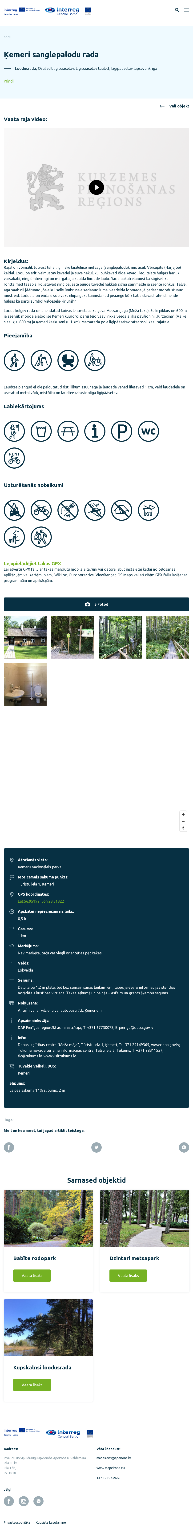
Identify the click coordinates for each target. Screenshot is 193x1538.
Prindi (9, 81)
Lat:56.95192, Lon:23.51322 (41, 901)
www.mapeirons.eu (110, 1468)
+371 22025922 (108, 1478)
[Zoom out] (183, 821)
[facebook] (9, 1501)
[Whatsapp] (184, 1147)
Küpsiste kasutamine (51, 1522)
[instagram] (24, 1501)
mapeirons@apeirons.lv (113, 1458)
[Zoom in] (183, 814)
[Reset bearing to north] (183, 828)
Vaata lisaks (32, 1275)
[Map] (96, 781)
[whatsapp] (38, 1501)
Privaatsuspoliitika (17, 1522)
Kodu (7, 37)
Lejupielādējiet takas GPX (32, 563)
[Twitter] (96, 1147)
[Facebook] (9, 1147)
